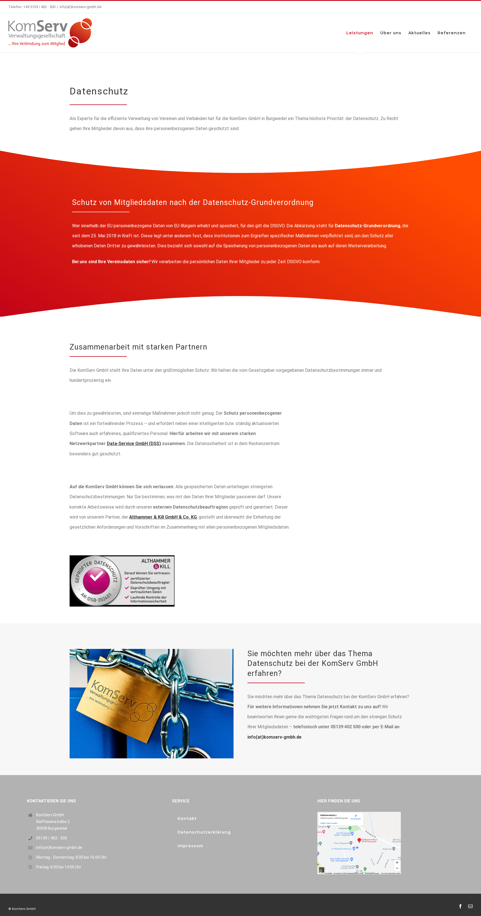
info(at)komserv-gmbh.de (81, 7)
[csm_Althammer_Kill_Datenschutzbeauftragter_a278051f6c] (122, 557)
